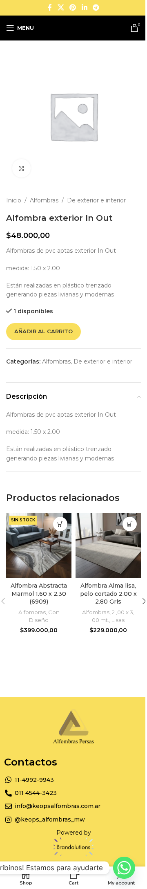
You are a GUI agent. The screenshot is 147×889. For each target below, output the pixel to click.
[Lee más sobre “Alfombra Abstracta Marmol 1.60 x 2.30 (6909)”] (60, 524)
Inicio (13, 200)
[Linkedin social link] (84, 7)
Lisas (118, 620)
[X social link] (61, 7)
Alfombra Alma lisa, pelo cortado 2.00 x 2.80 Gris (108, 593)
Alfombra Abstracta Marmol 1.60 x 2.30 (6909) (39, 593)
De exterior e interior (96, 200)
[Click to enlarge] (21, 168)
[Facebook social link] (50, 7)
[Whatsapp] (124, 868)
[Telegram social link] (96, 7)
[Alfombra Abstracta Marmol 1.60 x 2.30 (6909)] (38, 545)
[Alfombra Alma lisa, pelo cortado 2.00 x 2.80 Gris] (108, 545)
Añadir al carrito (43, 331)
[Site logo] (78, 27)
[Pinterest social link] (73, 7)
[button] (129, 524)
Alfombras (44, 200)
